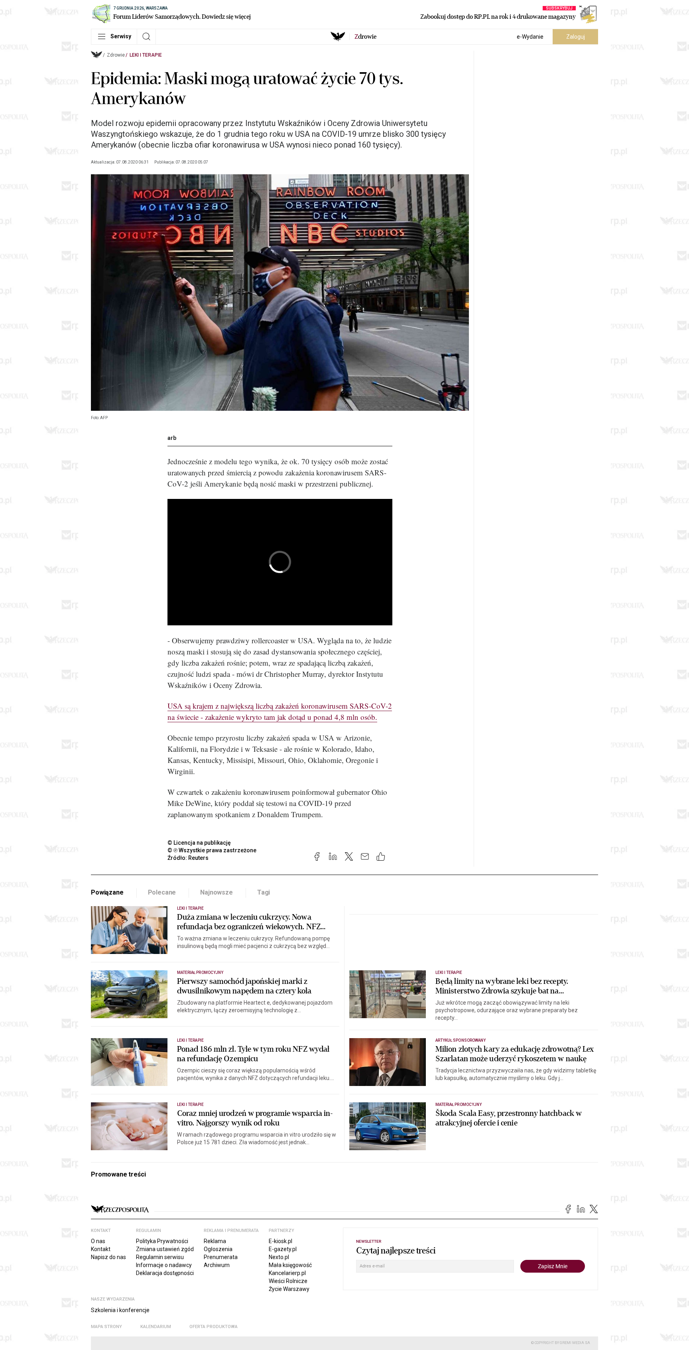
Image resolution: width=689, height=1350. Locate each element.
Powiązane (107, 892)
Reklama (215, 1241)
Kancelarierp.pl (287, 1273)
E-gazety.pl (283, 1249)
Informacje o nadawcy (164, 1265)
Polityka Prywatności (162, 1241)
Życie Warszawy (289, 1289)
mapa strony (106, 1326)
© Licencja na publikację (199, 843)
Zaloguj (575, 37)
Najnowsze (216, 892)
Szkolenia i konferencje (120, 1310)
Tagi (263, 892)
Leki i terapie (146, 55)
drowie (365, 37)
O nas (98, 1241)
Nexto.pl (279, 1257)
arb (171, 438)
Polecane (162, 892)
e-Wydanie (530, 37)
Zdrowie (116, 55)
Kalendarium (155, 1326)
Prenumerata (221, 1257)
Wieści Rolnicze (288, 1281)
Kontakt (100, 1249)
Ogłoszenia (218, 1249)
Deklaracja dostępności (165, 1273)
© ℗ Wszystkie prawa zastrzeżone (211, 850)
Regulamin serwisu (160, 1257)
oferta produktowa (213, 1326)
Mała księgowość (290, 1265)
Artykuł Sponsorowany (460, 1040)
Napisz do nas (108, 1257)
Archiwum (217, 1265)
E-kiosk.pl (280, 1241)
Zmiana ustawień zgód (165, 1249)
